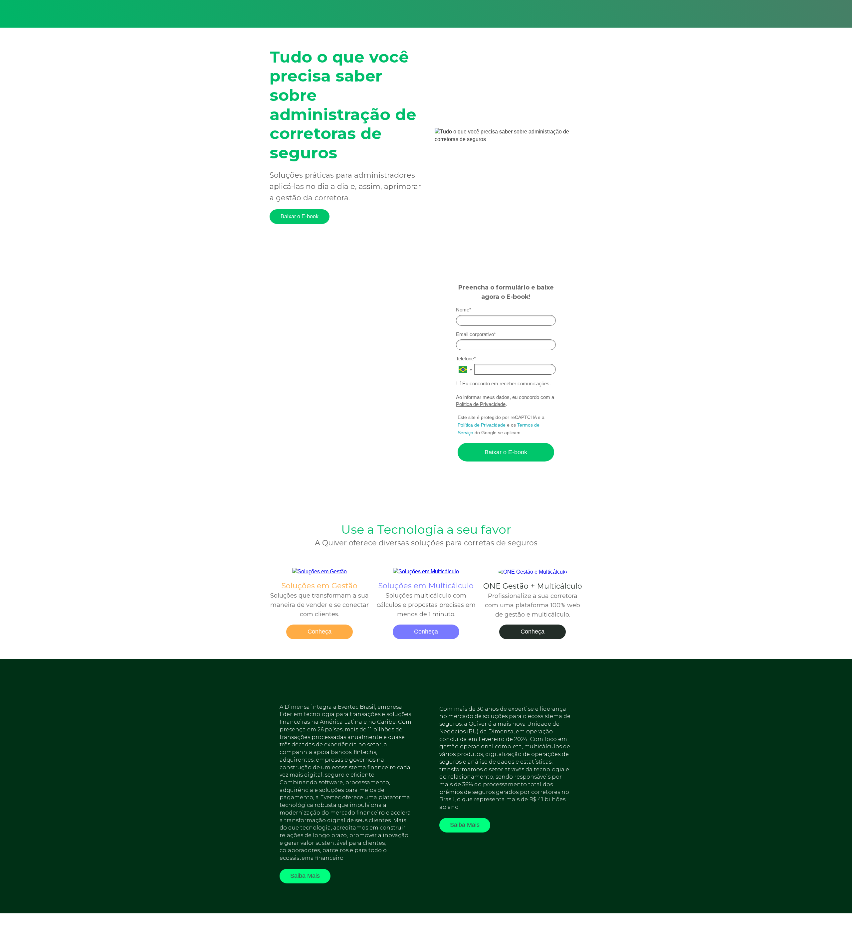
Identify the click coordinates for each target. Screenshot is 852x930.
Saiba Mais (305, 875)
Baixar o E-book (300, 216)
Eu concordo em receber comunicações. (506, 383)
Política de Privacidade (481, 404)
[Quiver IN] (532, 572)
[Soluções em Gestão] (319, 571)
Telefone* (466, 358)
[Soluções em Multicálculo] (426, 571)
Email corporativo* (476, 334)
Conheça (319, 631)
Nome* (463, 309)
